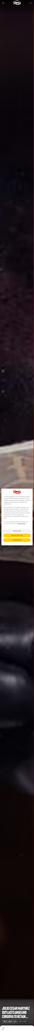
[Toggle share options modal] (15, 1021)
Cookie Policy (21, 523)
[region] (17, 517)
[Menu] (31, 3)
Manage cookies (17, 530)
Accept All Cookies (17, 539)
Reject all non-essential (17, 535)
